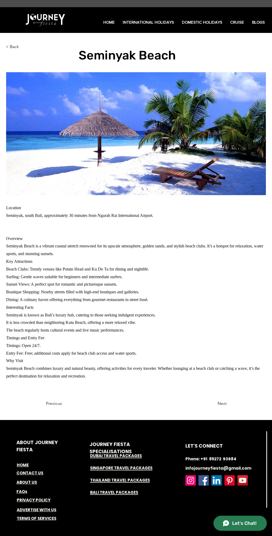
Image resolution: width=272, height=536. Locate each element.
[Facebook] (203, 480)
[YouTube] (242, 480)
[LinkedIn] (216, 480)
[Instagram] (190, 480)
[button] (148, 22)
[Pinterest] (229, 480)
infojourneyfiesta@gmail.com (218, 468)
